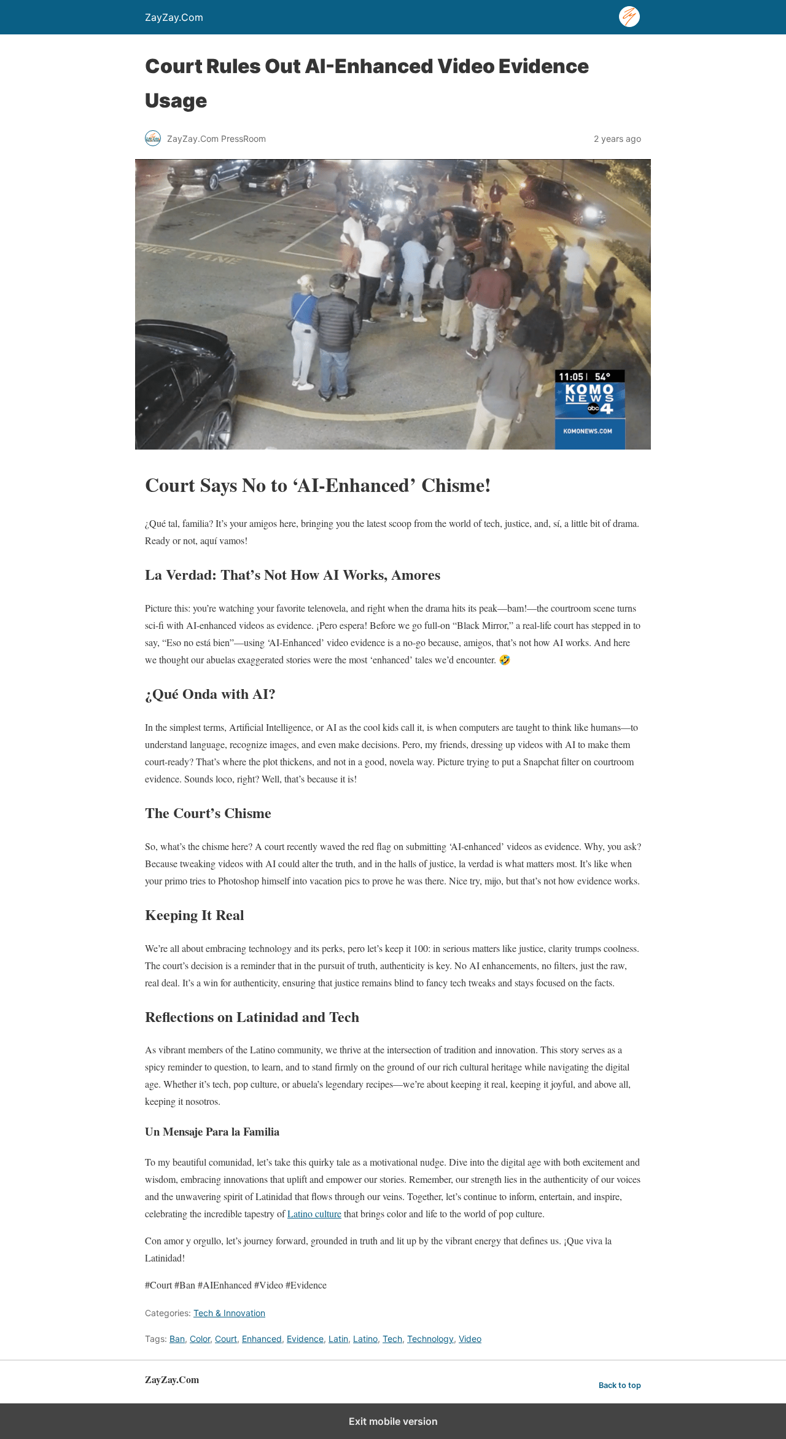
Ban (177, 1338)
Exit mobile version (393, 1421)
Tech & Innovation (229, 1313)
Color (200, 1338)
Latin (338, 1338)
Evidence (305, 1338)
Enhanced (262, 1338)
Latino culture (314, 1213)
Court (226, 1338)
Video (470, 1338)
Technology (430, 1338)
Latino (365, 1338)
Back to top (620, 1385)
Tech (392, 1338)
